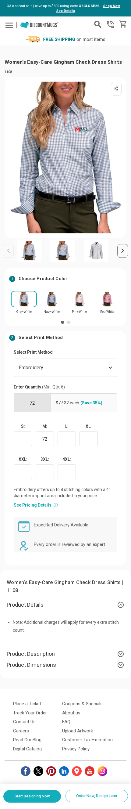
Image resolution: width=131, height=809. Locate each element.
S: (23, 426)
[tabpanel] (24, 304)
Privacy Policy (76, 749)
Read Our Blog (27, 739)
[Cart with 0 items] (122, 24)
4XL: (66, 459)
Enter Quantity (39, 387)
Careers (21, 731)
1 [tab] (62, 322)
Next (122, 251)
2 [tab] (68, 322)
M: (44, 426)
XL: (89, 426)
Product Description (31, 654)
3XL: (45, 459)
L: (67, 426)
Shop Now (111, 6)
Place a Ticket (27, 703)
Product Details (25, 604)
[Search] (97, 24)
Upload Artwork (77, 731)
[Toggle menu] (8, 24)
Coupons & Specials (82, 703)
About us (71, 713)
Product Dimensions (31, 665)
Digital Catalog (27, 749)
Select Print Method (33, 352)
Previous (8, 251)
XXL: (23, 459)
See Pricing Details (36, 505)
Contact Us (24, 721)
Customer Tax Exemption (87, 739)
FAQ (66, 721)
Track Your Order (30, 713)
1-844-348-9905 (110, 24)
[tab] (65, 605)
